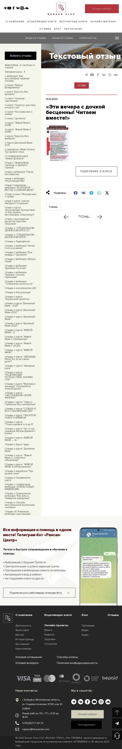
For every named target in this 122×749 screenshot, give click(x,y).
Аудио (85, 634)
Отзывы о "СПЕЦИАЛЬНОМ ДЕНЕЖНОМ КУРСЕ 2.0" (19, 229)
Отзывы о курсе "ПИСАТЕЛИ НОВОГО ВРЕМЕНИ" (20, 416)
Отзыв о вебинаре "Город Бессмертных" (19, 173)
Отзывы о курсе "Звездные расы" (20, 367)
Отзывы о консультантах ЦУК (20, 288)
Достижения (22, 644)
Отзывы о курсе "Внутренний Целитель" (17, 297)
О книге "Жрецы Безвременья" (14, 86)
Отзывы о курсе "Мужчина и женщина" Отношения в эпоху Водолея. (20, 386)
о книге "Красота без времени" (16, 93)
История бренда (24, 639)
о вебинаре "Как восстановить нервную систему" (17, 78)
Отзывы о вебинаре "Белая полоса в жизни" (20, 247)
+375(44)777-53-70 (32, 723)
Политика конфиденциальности (77, 663)
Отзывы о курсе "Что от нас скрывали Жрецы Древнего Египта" (20, 431)
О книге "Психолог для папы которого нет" (20, 106)
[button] (76, 193)
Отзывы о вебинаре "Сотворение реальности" (19, 282)
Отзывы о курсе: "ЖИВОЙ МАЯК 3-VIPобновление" (19, 465)
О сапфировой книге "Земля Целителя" (16, 157)
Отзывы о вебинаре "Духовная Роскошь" (16, 267)
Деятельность (23, 625)
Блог (57, 29)
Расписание (73, 29)
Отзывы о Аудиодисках (17, 241)
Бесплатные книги (74, 21)
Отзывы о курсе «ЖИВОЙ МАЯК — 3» (19, 439)
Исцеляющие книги (42, 21)
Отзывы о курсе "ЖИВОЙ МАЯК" (18, 351)
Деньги (48, 630)
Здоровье (49, 639)
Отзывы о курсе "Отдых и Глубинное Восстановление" (20, 403)
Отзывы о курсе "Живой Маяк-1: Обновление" (18, 338)
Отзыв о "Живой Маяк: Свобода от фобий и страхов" (17, 165)
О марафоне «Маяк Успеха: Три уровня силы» (20, 150)
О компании (15, 21)
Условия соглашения (28, 657)
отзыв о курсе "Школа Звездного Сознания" (17, 202)
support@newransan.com (35, 729)
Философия (22, 630)
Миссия (19, 634)
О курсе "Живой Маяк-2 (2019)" (18, 130)
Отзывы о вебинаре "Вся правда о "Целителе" (18, 253)
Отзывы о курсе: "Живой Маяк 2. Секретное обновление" (18, 458)
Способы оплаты (67, 657)
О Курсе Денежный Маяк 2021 (18, 144)
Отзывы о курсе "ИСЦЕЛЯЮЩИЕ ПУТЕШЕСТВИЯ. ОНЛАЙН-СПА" (19, 376)
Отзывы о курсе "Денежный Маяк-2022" (20, 311)
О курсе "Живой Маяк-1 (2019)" (17, 124)
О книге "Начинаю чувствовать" (15, 99)
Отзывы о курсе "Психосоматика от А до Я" (19, 423)
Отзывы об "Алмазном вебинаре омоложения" (18, 512)
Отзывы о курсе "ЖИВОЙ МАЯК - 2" (18, 331)
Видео (85, 630)
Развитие (49, 634)
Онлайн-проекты (56, 625)
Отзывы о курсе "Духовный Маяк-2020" (19, 324)
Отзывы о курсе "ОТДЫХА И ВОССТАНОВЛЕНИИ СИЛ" (20, 409)
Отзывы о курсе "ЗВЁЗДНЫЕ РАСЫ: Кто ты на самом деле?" (20, 359)
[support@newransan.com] (17, 729)
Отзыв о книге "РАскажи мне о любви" (20, 195)
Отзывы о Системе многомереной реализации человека (20, 505)
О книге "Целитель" (15, 118)
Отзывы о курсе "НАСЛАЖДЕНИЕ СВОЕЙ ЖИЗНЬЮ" (18, 395)
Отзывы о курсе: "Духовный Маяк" (19, 449)
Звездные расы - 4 (15, 71)
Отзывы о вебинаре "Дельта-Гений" (20, 260)
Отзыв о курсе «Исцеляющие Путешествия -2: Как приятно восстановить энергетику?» (20, 211)
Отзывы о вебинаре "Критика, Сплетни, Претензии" (16, 275)
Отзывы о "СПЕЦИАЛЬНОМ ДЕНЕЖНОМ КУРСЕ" (19, 236)
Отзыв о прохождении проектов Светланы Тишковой (17, 221)
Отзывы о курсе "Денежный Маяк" (20, 318)
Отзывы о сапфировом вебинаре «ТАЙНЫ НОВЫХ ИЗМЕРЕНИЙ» (19, 487)
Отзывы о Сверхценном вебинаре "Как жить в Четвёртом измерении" (18, 496)
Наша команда (23, 648)
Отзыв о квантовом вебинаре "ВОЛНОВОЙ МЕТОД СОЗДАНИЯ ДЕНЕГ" (19, 187)
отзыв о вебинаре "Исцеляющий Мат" (15, 179)
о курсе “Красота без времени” (16, 137)
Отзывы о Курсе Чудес (17, 444)
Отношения (50, 643)
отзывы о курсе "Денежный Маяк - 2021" (20, 304)
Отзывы (45, 29)
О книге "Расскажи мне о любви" (18, 113)
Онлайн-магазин (103, 21)
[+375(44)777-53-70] (17, 723)
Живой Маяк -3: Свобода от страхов (20, 66)
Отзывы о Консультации (17, 292)
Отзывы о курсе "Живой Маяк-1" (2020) (18, 344)
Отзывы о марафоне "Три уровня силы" (19, 472)
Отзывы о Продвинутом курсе (17, 479)
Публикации (88, 625)
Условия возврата (26, 663)
